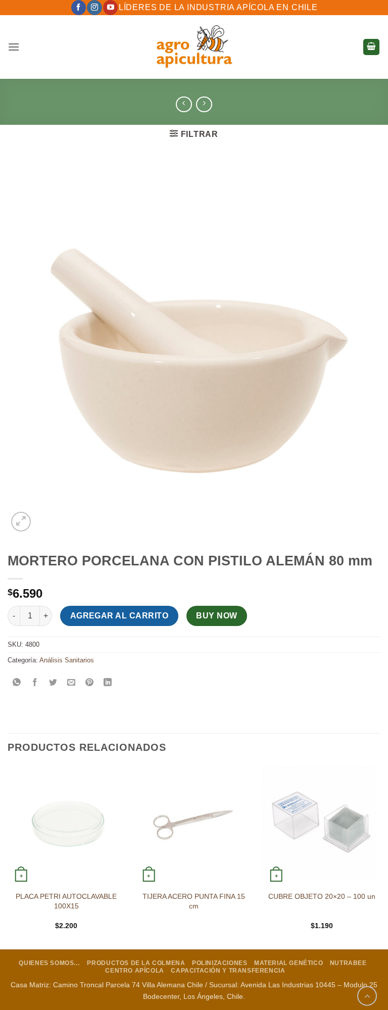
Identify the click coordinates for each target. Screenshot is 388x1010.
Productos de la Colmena (136, 963)
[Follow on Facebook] (78, 7)
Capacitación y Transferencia (228, 970)
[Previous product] (204, 104)
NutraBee (348, 963)
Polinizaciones (220, 963)
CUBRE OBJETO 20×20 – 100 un (321, 896)
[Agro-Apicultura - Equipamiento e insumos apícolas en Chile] (194, 47)
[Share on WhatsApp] (17, 683)
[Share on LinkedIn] (108, 683)
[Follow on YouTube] (110, 7)
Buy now (216, 615)
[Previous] (8, 856)
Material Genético (288, 963)
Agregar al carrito (119, 615)
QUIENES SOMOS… (49, 963)
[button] (14, 46)
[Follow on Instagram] (94, 7)
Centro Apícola (134, 970)
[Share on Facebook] (35, 683)
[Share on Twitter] (53, 683)
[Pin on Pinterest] (89, 683)
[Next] (379, 856)
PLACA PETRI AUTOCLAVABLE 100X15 (66, 901)
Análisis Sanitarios (66, 660)
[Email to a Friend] (71, 683)
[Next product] (183, 104)
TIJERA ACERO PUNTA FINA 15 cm (193, 901)
